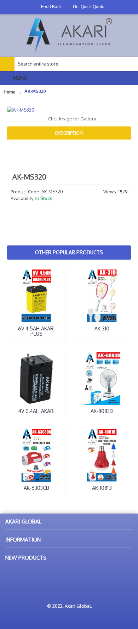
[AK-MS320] (69, 110)
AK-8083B (102, 411)
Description (69, 133)
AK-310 (101, 328)
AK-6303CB (36, 488)
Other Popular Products (69, 252)
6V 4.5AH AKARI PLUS (36, 331)
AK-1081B (102, 488)
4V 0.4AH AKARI (36, 411)
